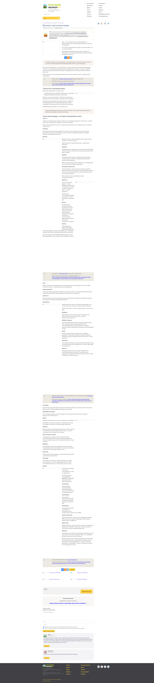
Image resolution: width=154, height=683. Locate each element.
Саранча (83, 674)
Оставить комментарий (48, 631)
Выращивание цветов (104, 14)
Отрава (83, 669)
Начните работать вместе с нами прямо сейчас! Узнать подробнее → (68, 603)
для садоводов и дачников (78, 32)
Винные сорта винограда (82, 572)
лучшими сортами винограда (66, 78)
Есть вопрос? (102, 3)
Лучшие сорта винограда (54, 579)
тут (73, 81)
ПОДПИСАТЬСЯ (53, 38)
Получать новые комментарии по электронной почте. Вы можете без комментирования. (65, 628)
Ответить (46, 646)
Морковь (89, 16)
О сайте (44, 679)
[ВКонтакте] (65, 57)
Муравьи (101, 9)
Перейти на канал (86, 591)
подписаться (73, 628)
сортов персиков (63, 273)
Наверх (72, 569)
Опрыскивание (85, 671)
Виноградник (90, 3)
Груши (88, 9)
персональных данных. (72, 626)
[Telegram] (71, 57)
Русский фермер (47, 22)
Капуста (89, 14)
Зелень (68, 665)
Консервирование (103, 16)
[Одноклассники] (68, 57)
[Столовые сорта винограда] (46, 574)
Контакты (49, 679)
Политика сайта (46, 681)
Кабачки (89, 12)
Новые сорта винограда (82, 579)
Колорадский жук (85, 665)
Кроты (100, 12)
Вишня (88, 7)
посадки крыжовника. (72, 559)
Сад (45, 18)
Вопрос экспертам (56, 679)
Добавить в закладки (58, 27)
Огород (100, 5)
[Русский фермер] (52, 5)
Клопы (100, 7)
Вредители (89, 5)
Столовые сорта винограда (54, 572)
